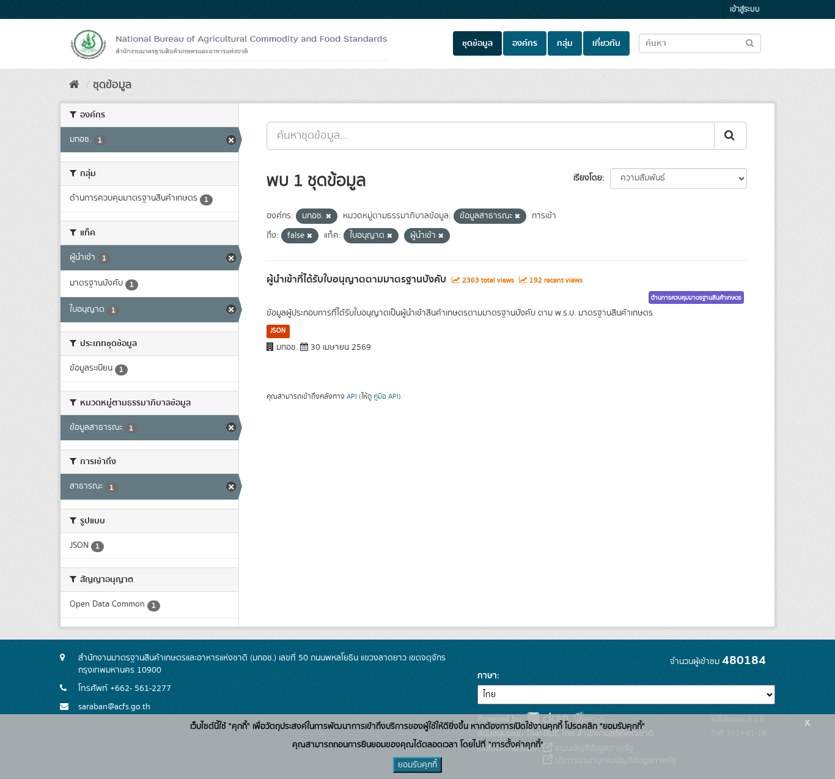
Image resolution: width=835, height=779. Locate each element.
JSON (277, 331)
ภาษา (487, 676)
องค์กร (524, 43)
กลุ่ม (565, 43)
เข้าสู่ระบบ (745, 9)
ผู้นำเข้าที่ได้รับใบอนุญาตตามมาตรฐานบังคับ (356, 279)
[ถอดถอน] (328, 216)
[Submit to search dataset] (750, 42)
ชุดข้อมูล (477, 43)
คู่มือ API (386, 396)
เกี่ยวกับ (606, 43)
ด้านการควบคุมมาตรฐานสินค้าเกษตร (696, 298)
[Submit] (730, 136)
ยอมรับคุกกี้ (417, 765)
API (352, 396)
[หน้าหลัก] (74, 85)
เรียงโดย (587, 178)
